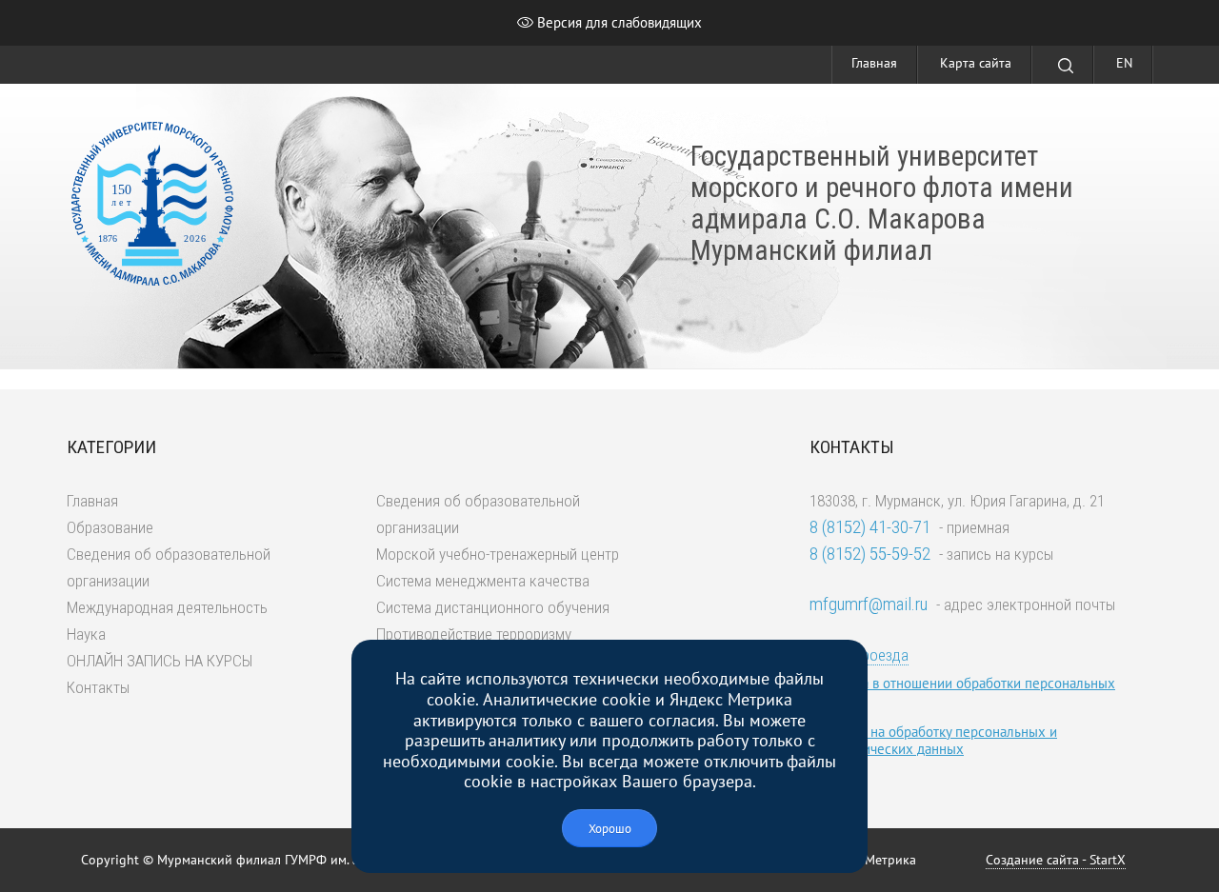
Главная (874, 62)
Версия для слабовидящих (617, 22)
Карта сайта (975, 62)
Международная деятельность (167, 607)
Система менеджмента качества (483, 580)
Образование (110, 527)
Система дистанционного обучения (493, 607)
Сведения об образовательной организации (168, 567)
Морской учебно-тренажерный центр (497, 554)
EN (1124, 62)
